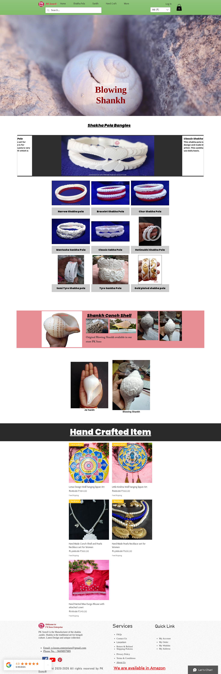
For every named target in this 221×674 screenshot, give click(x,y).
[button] (160, 9)
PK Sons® (51, 4)
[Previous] (16, 65)
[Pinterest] (60, 660)
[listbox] (160, 9)
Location (121, 642)
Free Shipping (74, 495)
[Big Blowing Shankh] (113, 109)
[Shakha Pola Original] (110, 109)
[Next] (204, 65)
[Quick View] (89, 580)
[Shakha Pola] (107, 109)
